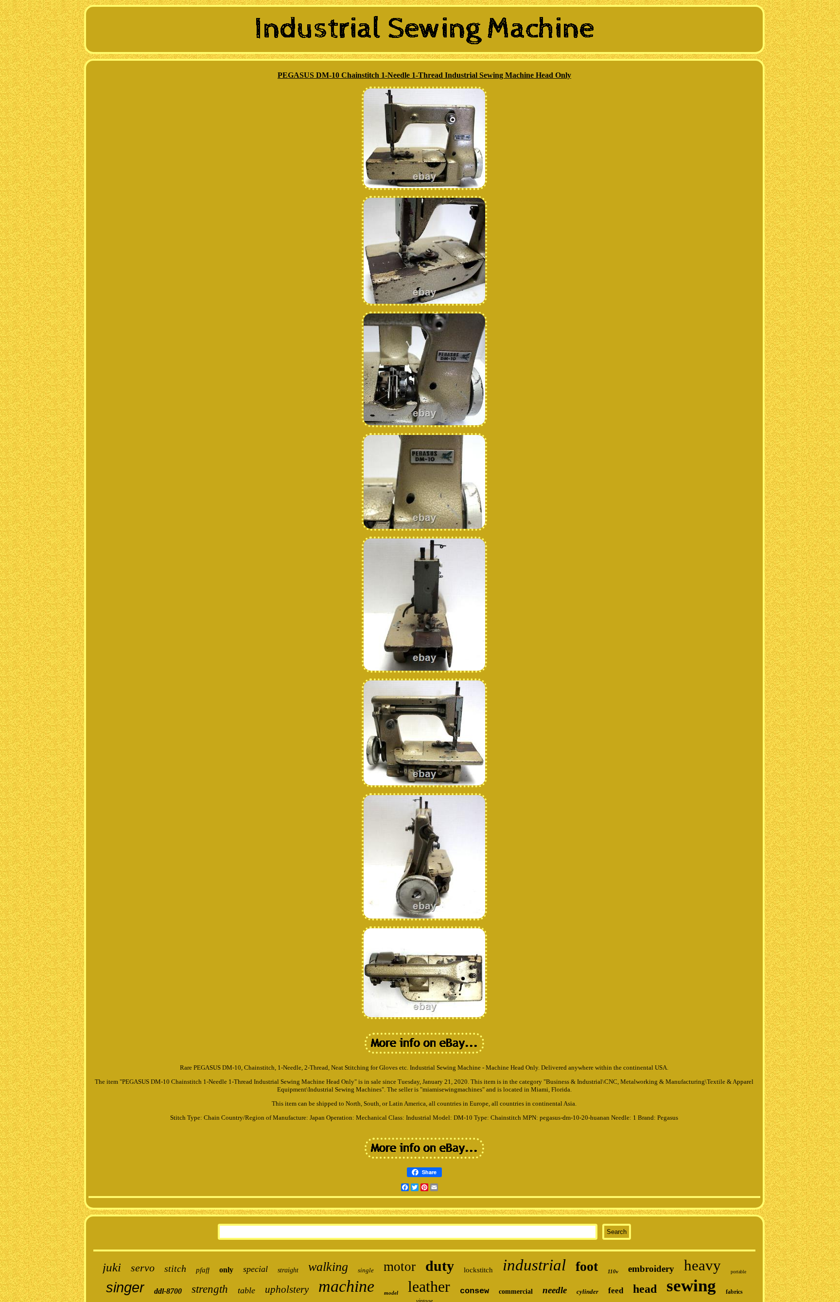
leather (429, 1286)
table (246, 1290)
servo (143, 1268)
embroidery (651, 1269)
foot (587, 1266)
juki (112, 1267)
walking (328, 1267)
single (366, 1270)
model (391, 1293)
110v (613, 1271)
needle (554, 1290)
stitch (175, 1268)
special (255, 1269)
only (226, 1270)
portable (738, 1271)
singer (125, 1287)
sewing (691, 1285)
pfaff (203, 1270)
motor (400, 1266)
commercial (516, 1291)
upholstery (287, 1289)
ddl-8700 (168, 1291)
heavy (702, 1265)
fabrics (734, 1291)
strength (210, 1289)
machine (346, 1286)
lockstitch (478, 1270)
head (645, 1289)
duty (439, 1266)
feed (615, 1290)
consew (474, 1291)
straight (288, 1270)
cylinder (587, 1291)
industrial (534, 1265)
